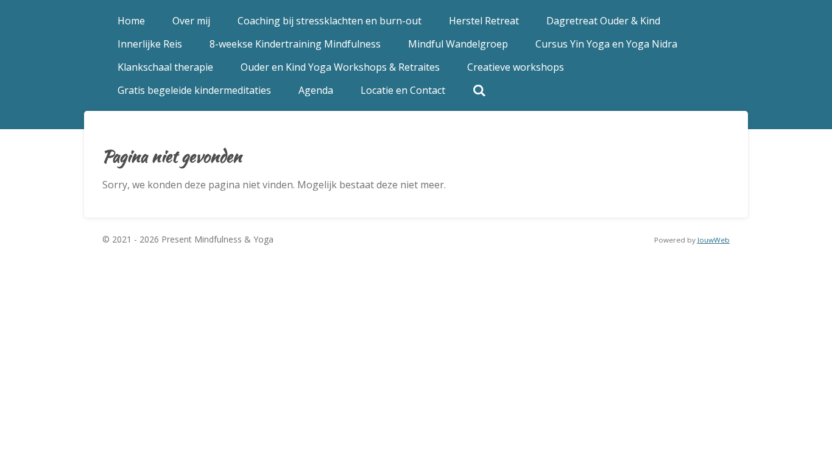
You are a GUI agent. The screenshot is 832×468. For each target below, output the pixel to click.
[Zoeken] (479, 90)
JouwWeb (713, 239)
